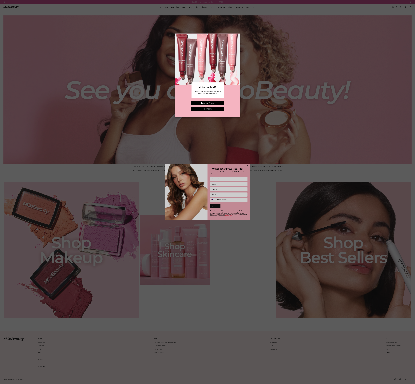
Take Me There (207, 103)
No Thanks (207, 109)
